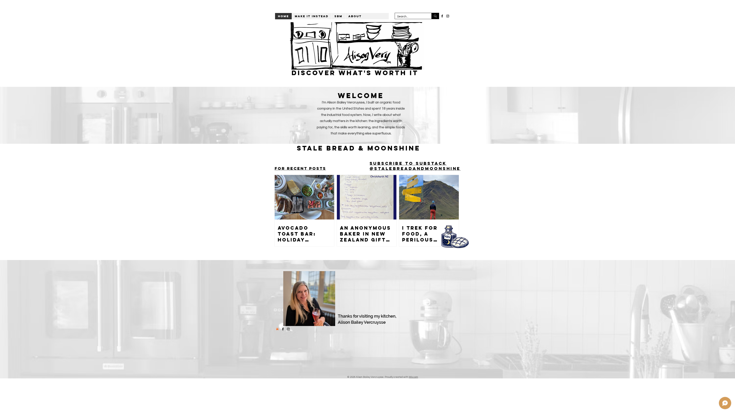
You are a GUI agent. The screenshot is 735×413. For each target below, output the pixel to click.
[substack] (277, 329)
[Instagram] (448, 16)
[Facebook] (442, 16)
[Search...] (435, 16)
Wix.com (413, 377)
